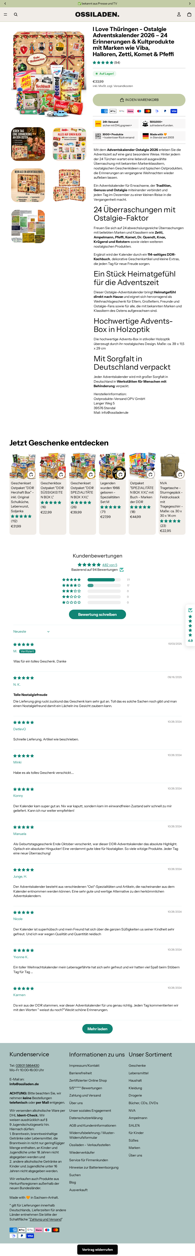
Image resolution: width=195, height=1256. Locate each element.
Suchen (75, 1175)
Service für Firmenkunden (88, 1160)
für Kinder (136, 1133)
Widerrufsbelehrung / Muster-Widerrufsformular (92, 1135)
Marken (134, 1148)
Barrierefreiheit (80, 1073)
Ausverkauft (78, 1190)
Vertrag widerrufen (97, 1249)
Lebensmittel (138, 1073)
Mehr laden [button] (97, 1028)
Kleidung (135, 1088)
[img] (23, 644)
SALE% (134, 1125)
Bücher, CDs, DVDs (143, 1103)
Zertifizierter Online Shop (88, 1081)
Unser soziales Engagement (90, 1110)
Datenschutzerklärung (85, 1118)
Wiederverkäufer (82, 1153)
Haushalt (135, 1081)
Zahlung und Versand (45, 1219)
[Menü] (5, 14)
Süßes (133, 1140)
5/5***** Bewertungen (85, 1088)
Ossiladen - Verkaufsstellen (89, 1145)
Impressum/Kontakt (84, 1065)
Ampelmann (138, 1118)
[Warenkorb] (189, 14)
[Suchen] (15, 14)
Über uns (76, 1103)
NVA (132, 1110)
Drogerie (135, 1095)
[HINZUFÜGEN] (31, 474)
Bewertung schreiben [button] (97, 614)
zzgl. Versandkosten (120, 86)
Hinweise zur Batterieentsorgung (93, 1167)
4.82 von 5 (109, 565)
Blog (72, 1182)
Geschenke (137, 1065)
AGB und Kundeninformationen (92, 1125)
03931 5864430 (27, 1065)
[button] (103, 62)
